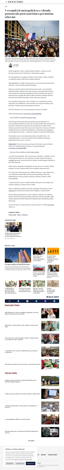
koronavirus (25, 215)
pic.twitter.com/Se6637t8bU (17, 148)
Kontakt (43, 455)
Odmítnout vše (20, 463)
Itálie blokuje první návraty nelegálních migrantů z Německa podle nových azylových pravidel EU (21, 313)
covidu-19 (50, 130)
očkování (11, 191)
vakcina (19, 215)
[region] (20, 457)
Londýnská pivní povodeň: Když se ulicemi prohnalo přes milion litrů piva (10, 291)
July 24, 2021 (32, 118)
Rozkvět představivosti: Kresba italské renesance (51, 291)
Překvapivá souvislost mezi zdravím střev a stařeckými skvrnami (25, 290)
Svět (6, 6)
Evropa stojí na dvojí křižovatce (17, 264)
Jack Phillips (16, 65)
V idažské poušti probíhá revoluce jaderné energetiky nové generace (21, 406)
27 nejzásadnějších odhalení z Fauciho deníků (17, 419)
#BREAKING (12, 144)
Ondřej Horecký (10, 238)
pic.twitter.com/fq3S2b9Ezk (32, 114)
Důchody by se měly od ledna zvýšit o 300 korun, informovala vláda (21, 325)
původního (51, 205)
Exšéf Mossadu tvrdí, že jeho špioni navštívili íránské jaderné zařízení (21, 432)
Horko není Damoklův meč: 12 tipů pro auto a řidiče (39, 274)
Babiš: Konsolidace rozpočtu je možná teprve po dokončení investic (53, 275)
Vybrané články (12, 215)
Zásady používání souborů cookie (23, 459)
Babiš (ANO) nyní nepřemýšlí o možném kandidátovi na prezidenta (39, 258)
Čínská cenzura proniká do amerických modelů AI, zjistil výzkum (22, 394)
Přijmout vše (30, 463)
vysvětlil (11, 160)
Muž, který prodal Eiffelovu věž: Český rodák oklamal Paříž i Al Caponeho (38, 291)
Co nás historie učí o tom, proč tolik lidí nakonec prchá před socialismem (21, 351)
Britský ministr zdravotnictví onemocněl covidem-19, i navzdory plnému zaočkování (13, 235)
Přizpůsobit (10, 463)
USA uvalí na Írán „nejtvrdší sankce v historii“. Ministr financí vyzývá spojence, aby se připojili (22, 338)
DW (48, 197)
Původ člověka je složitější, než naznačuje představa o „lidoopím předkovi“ (52, 259)
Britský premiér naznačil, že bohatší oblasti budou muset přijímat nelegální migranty (20, 381)
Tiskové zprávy (52, 455)
